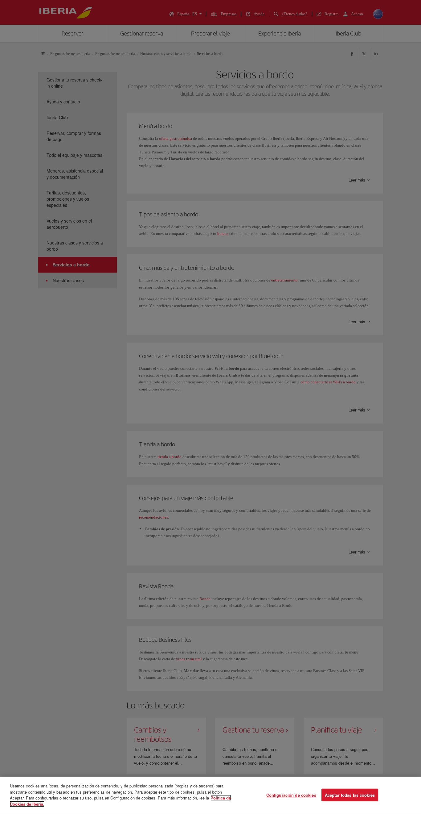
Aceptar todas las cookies (350, 795)
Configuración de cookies (291, 795)
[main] (210, 795)
